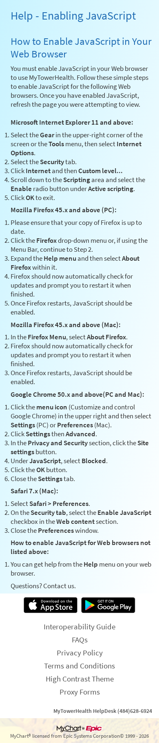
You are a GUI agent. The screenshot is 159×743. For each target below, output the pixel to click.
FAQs (80, 639)
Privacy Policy (80, 652)
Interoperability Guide (79, 626)
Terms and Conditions (79, 665)
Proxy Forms (80, 692)
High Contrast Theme (80, 679)
